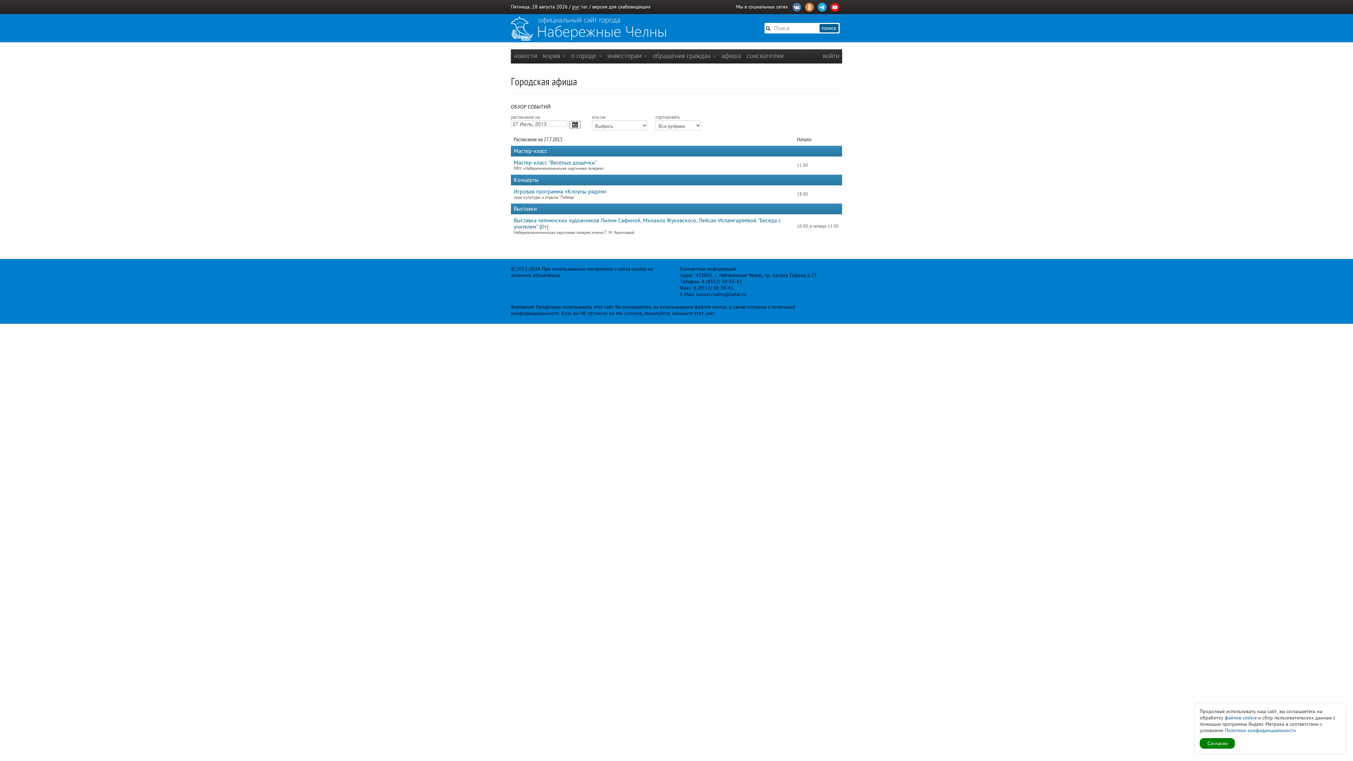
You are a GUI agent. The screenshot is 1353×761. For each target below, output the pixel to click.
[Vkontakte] (796, 6)
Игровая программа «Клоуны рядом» (560, 191)
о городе (584, 56)
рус (576, 7)
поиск (829, 28)
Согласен (1217, 743)
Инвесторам (625, 56)
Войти (831, 56)
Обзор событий (531, 107)
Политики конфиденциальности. (1261, 730)
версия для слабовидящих (621, 7)
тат (584, 7)
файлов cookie (1241, 717)
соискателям (765, 56)
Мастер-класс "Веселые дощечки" (555, 163)
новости (525, 56)
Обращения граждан (682, 56)
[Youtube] (834, 6)
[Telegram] (822, 6)
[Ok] (809, 6)
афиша (731, 56)
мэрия (552, 56)
